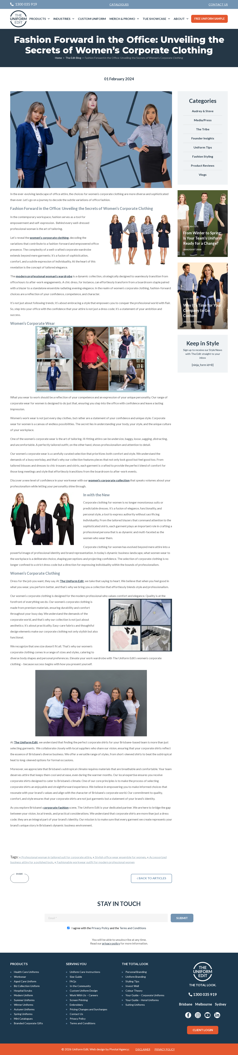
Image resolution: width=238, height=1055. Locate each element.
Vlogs (203, 174)
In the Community (80, 986)
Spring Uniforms (23, 1014)
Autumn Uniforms (24, 1009)
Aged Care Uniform (25, 981)
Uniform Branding (136, 976)
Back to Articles (152, 878)
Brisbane (185, 1004)
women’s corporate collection (109, 480)
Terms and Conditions (133, 928)
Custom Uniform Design (84, 990)
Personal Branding (136, 971)
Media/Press (203, 120)
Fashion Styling (202, 156)
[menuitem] (218, 4)
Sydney (220, 1004)
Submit (182, 918)
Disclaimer (143, 1049)
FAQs (73, 981)
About (179, 18)
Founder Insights (202, 138)
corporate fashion (56, 807)
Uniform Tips (203, 147)
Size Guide (76, 976)
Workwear (20, 976)
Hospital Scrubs (23, 990)
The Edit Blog (73, 57)
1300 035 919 (204, 994)
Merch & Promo (122, 18)
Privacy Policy (100, 928)
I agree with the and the (109, 928)
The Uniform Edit (72, 581)
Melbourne (203, 1004)
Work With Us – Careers (84, 995)
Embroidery (76, 1004)
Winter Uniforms (23, 1004)
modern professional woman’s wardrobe (44, 276)
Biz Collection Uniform (27, 986)
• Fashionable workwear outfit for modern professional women (94, 862)
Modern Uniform (23, 995)
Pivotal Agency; (119, 1049)
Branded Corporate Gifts (28, 1023)
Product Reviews (202, 165)
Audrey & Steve (202, 111)
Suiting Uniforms (135, 1004)
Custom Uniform (92, 18)
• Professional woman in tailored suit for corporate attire (55, 857)
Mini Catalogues (23, 1018)
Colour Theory (134, 990)
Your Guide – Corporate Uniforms (145, 995)
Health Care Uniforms (26, 971)
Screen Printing (79, 1000)
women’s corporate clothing (49, 237)
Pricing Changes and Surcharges (88, 1009)
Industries (61, 18)
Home (58, 57)
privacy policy (111, 943)
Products (37, 18)
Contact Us (218, 4)
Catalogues (119, 4)
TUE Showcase (154, 18)
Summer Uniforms (24, 1000)
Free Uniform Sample (209, 18)
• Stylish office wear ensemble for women (119, 857)
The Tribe (202, 129)
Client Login (203, 1030)
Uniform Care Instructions (85, 971)
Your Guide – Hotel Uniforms (142, 1000)
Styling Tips (132, 981)
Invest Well (132, 986)
